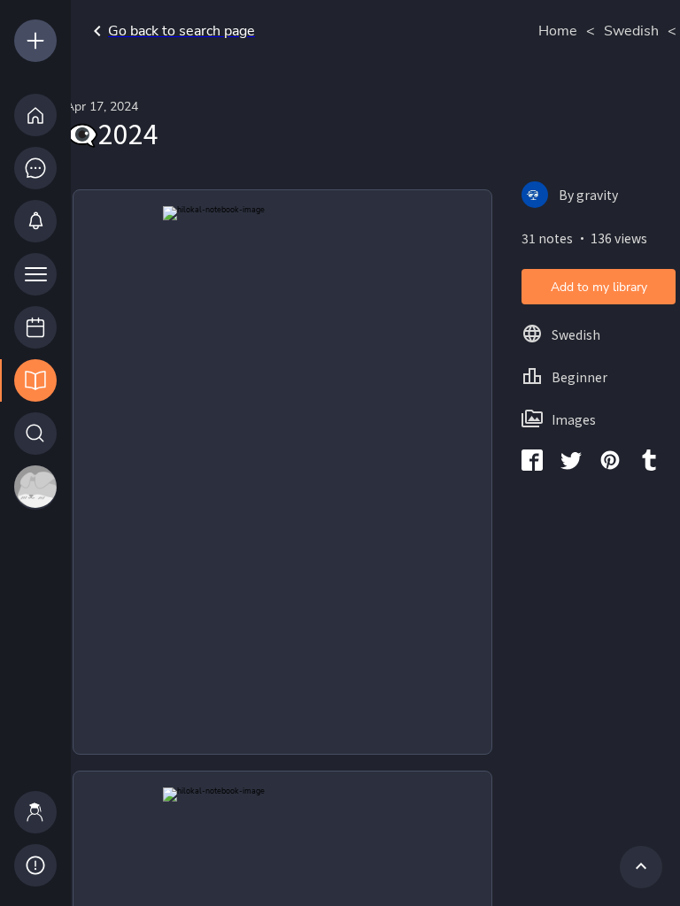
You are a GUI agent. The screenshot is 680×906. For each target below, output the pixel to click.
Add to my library (599, 287)
